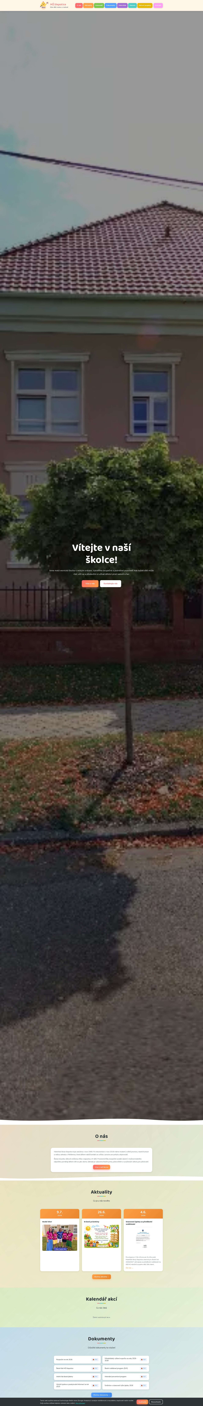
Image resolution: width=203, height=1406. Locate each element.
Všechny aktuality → (101, 1277)
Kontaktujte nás (110, 583)
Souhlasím (142, 1402)
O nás (79, 5)
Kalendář (99, 5)
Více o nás (90, 583)
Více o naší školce (101, 1167)
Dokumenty (110, 5)
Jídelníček (122, 5)
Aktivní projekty (145, 5)
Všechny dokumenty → (101, 1395)
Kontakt (158, 5)
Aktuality (88, 5)
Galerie (132, 5)
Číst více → (129, 1268)
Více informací (80, 1403)
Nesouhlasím (156, 1402)
